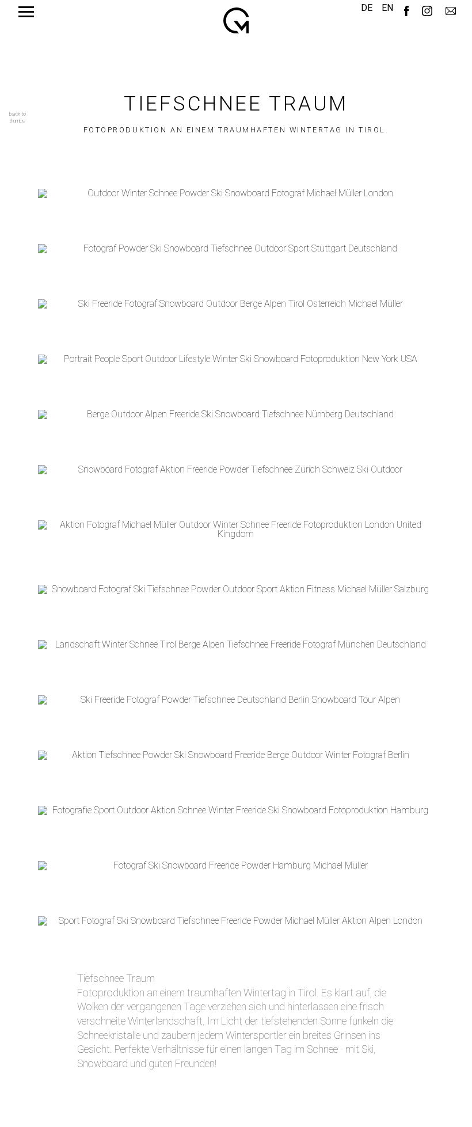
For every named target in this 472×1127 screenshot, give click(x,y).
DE (366, 7)
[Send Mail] (451, 13)
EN (387, 7)
